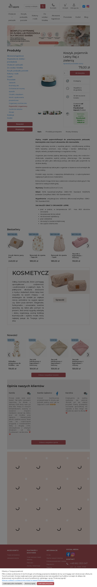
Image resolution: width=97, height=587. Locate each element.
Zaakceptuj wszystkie (45, 583)
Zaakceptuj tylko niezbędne (12, 583)
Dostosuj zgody (30, 583)
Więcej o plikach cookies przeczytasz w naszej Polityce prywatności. (28, 580)
